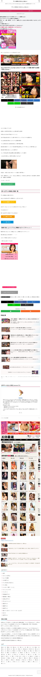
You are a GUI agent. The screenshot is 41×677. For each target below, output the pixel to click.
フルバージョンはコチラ (8, 184)
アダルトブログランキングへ (7, 540)
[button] (27, 103)
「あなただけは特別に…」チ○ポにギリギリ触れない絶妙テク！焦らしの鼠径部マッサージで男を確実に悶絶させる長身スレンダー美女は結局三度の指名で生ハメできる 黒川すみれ (20, 634)
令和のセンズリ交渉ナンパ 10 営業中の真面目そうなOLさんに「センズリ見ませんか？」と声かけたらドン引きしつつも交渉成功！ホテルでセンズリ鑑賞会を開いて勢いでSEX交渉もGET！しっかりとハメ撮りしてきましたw (20, 630)
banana (20, 397)
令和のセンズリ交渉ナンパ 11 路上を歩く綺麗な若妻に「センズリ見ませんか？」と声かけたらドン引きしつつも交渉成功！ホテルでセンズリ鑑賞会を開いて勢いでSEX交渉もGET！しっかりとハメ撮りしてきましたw (20, 624)
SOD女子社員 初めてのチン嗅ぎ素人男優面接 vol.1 (12, 638)
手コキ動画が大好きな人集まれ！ (20, 1)
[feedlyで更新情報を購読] (10, 311)
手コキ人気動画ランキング (8, 201)
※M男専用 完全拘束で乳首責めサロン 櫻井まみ (11, 640)
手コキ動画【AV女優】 (7, 216)
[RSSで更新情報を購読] (30, 311)
